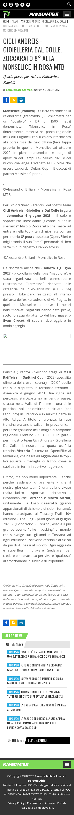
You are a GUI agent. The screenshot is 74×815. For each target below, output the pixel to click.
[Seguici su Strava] (22, 4)
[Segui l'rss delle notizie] (13, 100)
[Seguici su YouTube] (17, 4)
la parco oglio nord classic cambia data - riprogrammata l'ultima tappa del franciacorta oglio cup (36, 723)
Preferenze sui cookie (41, 803)
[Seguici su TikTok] (5, 4)
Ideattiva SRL (46, 807)
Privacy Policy (16, 803)
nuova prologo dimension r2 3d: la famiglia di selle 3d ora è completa (35, 680)
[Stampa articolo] (21, 100)
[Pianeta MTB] (20, 764)
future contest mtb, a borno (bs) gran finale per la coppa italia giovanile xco (34, 667)
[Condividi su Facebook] (6, 100)
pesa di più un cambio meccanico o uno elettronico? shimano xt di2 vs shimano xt (36, 654)
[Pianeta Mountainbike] (6, 14)
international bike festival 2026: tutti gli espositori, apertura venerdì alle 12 (35, 694)
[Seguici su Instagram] (11, 4)
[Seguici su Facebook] (28, 4)
